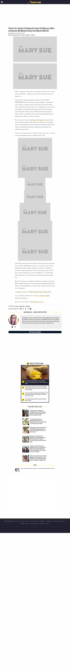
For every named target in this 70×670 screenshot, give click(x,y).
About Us (17, 521)
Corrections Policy (24, 523)
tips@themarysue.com (37, 302)
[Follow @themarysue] (21, 309)
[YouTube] (30, 309)
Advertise (22, 521)
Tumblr (47, 295)
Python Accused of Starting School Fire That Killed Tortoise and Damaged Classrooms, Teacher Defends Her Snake (36, 382)
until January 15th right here (37, 120)
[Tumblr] (28, 309)
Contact (47, 523)
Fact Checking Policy (33, 523)
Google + (24, 298)
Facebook (42, 295)
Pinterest (17, 298)
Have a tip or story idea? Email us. (29, 468)
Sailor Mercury (22, 306)
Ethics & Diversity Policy (59, 521)
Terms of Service (34, 521)
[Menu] (2, 2)
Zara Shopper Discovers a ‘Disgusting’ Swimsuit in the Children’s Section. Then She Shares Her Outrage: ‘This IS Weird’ (38, 421)
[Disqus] (35, 494)
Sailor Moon (27, 306)
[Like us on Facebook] (23, 309)
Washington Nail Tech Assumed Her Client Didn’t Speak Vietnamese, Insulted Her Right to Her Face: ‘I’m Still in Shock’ (38, 430)
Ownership (41, 523)
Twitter (37, 295)
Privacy (27, 521)
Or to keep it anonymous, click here (45, 468)
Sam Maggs (12, 33)
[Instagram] (26, 309)
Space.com (21, 292)
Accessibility (41, 521)
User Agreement (49, 521)
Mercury (16, 306)
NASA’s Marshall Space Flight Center (40, 292)
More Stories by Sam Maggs (35, 332)
